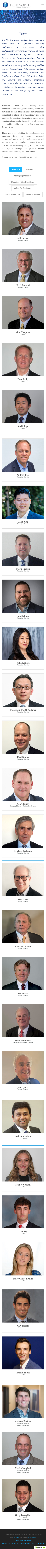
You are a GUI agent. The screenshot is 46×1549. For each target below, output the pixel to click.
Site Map (40, 1544)
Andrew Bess (23, 474)
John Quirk (23, 1087)
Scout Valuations (12, 194)
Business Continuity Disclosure (16, 1544)
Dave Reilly (23, 379)
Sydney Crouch (23, 1184)
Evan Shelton (23, 1372)
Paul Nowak (23, 757)
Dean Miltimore (23, 1040)
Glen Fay (23, 1231)
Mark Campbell (23, 1468)
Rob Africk (23, 899)
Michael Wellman (23, 851)
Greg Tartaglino (23, 1515)
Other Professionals (22, 188)
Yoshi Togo (23, 426)
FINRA (30, 1537)
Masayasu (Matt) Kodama (23, 709)
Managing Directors (22, 175)
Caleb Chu (23, 521)
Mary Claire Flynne (23, 1278)
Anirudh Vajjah (23, 1136)
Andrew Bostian (23, 1421)
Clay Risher (23, 803)
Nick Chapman (23, 332)
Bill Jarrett (23, 993)
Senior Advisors (33, 194)
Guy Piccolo (23, 1325)
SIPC (35, 1537)
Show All (16, 169)
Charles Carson (23, 946)
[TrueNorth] (16, 5)
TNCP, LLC (16, 1537)
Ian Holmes (23, 616)
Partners (29, 169)
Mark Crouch (23, 568)
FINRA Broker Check (23, 1540)
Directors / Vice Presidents (22, 181)
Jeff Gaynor (23, 238)
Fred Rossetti (23, 285)
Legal (33, 1544)
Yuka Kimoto (23, 662)
